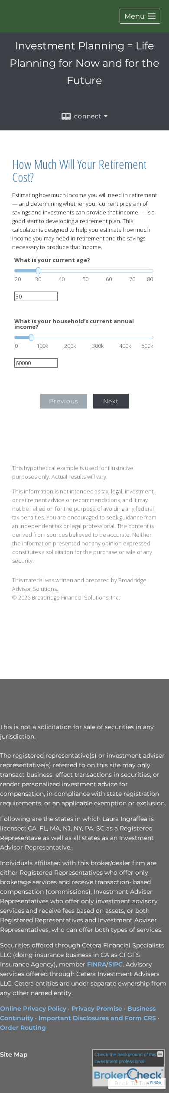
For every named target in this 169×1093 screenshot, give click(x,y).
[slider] (83, 270)
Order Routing (23, 1027)
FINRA (96, 964)
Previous (63, 401)
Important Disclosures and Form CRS (97, 1018)
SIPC (115, 964)
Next (111, 401)
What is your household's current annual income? (74, 324)
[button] (140, 16)
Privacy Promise (97, 1008)
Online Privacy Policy (33, 1008)
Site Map (14, 1054)
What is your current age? (52, 260)
